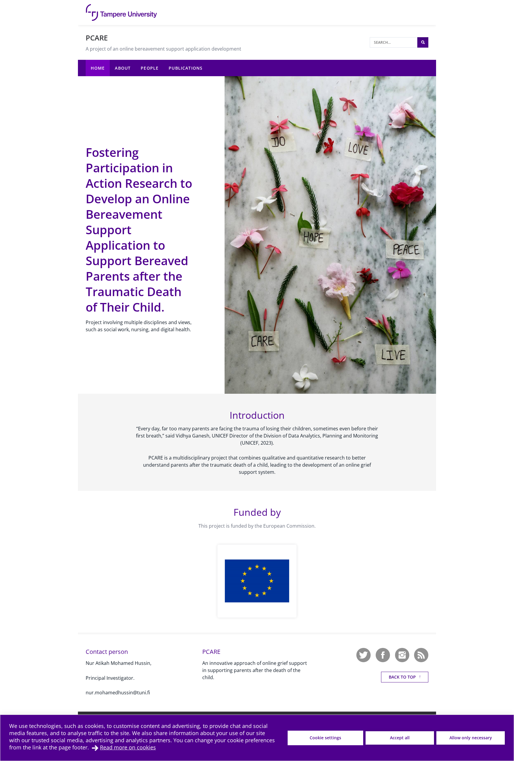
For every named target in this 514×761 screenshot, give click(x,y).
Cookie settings (325, 737)
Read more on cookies (128, 747)
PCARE (97, 38)
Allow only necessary (470, 737)
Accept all (400, 737)
